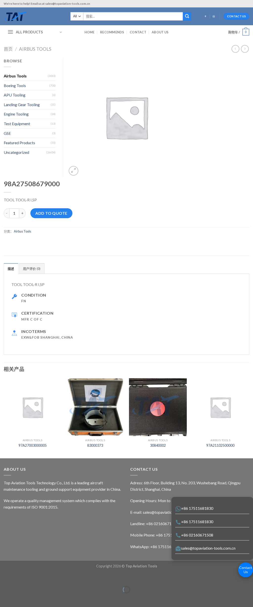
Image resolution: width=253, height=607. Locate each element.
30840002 (158, 445)
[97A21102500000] (220, 407)
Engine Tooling (16, 114)
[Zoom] (73, 171)
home (89, 32)
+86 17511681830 (197, 508)
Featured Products (19, 142)
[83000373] (95, 407)
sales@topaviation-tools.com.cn (208, 548)
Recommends (112, 32)
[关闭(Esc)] (5, 577)
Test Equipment (17, 123)
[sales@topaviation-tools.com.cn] (214, 16)
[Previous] (4, 418)
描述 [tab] (11, 269)
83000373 (95, 445)
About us (160, 32)
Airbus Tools (35, 49)
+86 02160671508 (197, 535)
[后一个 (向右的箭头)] (19, 598)
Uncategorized (16, 152)
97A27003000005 (33, 445)
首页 (8, 49)
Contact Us (245, 569)
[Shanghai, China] (206, 16)
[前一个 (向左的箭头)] (5, 598)
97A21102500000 (220, 445)
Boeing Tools (15, 85)
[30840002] (158, 407)
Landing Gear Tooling (22, 104)
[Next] (249, 418)
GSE (7, 133)
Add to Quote (51, 213)
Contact (138, 32)
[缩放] (19, 577)
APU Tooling (14, 95)
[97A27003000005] (33, 407)
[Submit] (187, 16)
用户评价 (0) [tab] (32, 269)
